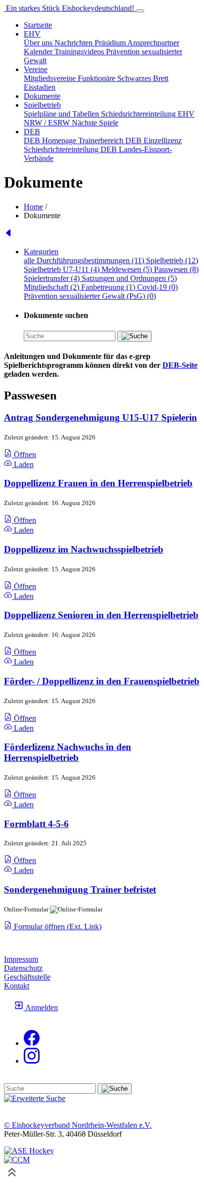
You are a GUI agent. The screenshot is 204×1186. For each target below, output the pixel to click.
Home (33, 206)
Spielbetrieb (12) (172, 260)
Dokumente (42, 96)
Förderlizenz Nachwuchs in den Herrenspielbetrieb (67, 752)
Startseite (38, 25)
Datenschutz (23, 968)
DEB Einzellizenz (153, 140)
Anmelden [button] (41, 1007)
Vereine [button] (36, 69)
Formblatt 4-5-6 (36, 824)
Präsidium (111, 43)
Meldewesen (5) (128, 269)
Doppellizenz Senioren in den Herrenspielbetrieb (101, 615)
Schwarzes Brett (142, 78)
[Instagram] (32, 1061)
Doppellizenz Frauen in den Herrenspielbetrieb (98, 483)
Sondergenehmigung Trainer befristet (80, 889)
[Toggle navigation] (140, 10)
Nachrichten (74, 43)
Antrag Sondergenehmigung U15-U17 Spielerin (100, 417)
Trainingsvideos (80, 51)
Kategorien (41, 251)
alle (30, 260)
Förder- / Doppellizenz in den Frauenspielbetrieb (102, 681)
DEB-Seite (180, 365)
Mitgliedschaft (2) (52, 287)
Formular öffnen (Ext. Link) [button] (57, 926)
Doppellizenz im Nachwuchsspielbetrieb (83, 549)
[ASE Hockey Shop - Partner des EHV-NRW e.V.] (29, 1150)
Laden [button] (23, 464)
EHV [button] (32, 34)
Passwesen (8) (176, 269)
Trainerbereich (101, 140)
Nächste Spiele (95, 123)
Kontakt (16, 986)
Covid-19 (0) (157, 287)
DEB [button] (32, 131)
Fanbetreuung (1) (109, 287)
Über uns (39, 43)
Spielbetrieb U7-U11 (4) (63, 269)
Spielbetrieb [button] (42, 105)
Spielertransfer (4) (53, 278)
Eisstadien (39, 87)
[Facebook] (32, 1043)
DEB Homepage (51, 140)
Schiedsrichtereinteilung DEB (71, 149)
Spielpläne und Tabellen (62, 114)
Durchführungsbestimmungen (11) (91, 260)
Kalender (39, 51)
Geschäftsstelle (27, 977)
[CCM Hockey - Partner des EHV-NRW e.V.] (17, 1159)
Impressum (21, 959)
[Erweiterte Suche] (34, 1098)
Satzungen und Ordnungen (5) (129, 278)
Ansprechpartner (153, 43)
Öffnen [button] (24, 454)
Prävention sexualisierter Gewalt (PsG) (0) (90, 296)
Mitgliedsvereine (51, 78)
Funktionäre (97, 78)
